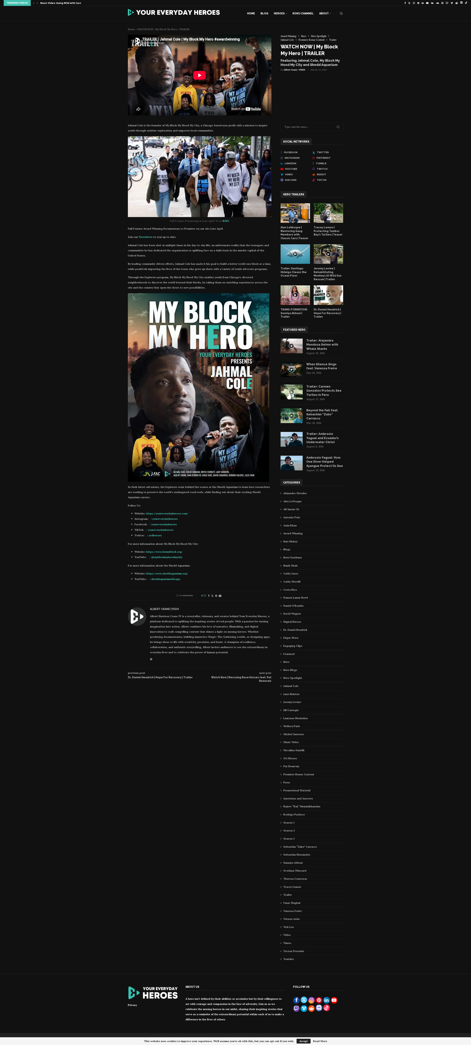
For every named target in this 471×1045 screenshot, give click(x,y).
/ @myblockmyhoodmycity (165, 557)
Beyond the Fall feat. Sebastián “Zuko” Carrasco (322, 414)
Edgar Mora (290, 637)
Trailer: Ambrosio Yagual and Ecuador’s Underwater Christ (322, 438)
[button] (33, 3)
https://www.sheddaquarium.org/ (167, 573)
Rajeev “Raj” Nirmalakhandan (301, 806)
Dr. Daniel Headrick (295, 629)
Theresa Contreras (295, 878)
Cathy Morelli (291, 581)
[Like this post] (204, 595)
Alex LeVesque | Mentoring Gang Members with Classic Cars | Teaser (294, 233)
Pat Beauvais (291, 766)
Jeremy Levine (292, 702)
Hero (286, 662)
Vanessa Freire (292, 911)
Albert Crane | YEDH (294, 69)
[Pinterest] (418, 3)
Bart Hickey (290, 541)
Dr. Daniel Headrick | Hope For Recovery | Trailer (327, 313)
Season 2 (289, 830)
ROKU (226, 221)
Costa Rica (290, 589)
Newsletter (146, 237)
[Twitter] (409, 3)
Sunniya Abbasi (293, 862)
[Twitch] (447, 3)
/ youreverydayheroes (164, 518)
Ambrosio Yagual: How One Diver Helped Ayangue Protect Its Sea (324, 462)
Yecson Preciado (293, 951)
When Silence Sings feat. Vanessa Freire (321, 366)
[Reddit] (456, 3)
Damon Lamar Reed (295, 597)
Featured (289, 654)
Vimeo (287, 943)
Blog (264, 13)
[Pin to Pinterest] (216, 595)
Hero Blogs (290, 670)
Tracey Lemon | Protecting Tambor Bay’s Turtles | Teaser (328, 231)
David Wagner (292, 613)
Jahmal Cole (290, 686)
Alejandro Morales (295, 493)
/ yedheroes (154, 535)
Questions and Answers (298, 798)
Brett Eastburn (292, 557)
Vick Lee (288, 927)
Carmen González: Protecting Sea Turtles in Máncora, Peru (75, 3)
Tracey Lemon (292, 887)
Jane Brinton (291, 694)
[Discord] (461, 3)
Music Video (291, 742)
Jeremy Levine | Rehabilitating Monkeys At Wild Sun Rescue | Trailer (327, 274)
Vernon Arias (291, 919)
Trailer (287, 894)
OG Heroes (290, 758)
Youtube (288, 959)
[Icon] (295, 213)
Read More (320, 1041)
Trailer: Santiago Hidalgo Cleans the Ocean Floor (294, 272)
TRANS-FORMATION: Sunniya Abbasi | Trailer (294, 313)
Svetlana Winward (294, 870)
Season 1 (289, 822)
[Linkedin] (423, 3)
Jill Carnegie (291, 710)
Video (287, 935)
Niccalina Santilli (293, 750)
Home (251, 13)
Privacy (132, 1005)
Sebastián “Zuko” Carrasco (300, 846)
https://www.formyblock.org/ (164, 551)
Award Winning (293, 533)
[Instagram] (414, 3)
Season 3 (289, 838)
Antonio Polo (291, 517)
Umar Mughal (291, 903)
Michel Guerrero (293, 734)
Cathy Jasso (290, 573)
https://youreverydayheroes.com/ (167, 513)
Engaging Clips (292, 646)
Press (286, 782)
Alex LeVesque (292, 501)
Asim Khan (290, 525)
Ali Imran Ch (291, 509)
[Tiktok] (466, 3)
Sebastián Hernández (296, 854)
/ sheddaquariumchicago (164, 579)
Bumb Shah (290, 565)
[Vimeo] (452, 3)
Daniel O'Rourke (293, 605)
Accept (303, 1041)
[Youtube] (427, 3)
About (324, 13)
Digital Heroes (292, 621)
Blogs (286, 549)
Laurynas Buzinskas (295, 718)
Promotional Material (296, 790)
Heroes (279, 13)
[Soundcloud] (437, 3)
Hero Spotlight (292, 678)
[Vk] (432, 3)
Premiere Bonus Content (298, 774)
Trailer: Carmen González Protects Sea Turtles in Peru (323, 391)
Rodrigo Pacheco (294, 814)
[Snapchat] (442, 3)
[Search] (341, 13)
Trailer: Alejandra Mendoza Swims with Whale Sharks (322, 345)
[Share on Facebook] (209, 595)
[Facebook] (405, 3)
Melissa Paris (291, 726)
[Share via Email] (220, 595)
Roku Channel (303, 13)
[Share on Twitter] (212, 595)
